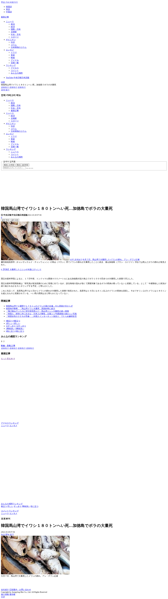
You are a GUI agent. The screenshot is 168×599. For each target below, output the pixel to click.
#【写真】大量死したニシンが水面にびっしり (21, 269)
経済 (13, 27)
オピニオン (11, 40)
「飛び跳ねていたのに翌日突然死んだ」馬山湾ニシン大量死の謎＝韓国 (37, 311)
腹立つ (4, 506)
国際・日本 (16, 29)
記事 (8, 346)
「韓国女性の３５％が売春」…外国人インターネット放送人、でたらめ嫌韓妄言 (41, 316)
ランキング (11, 65)
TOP (3, 597)
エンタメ (10, 50)
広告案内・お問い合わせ (20, 590)
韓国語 (9, 7)
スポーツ (15, 37)
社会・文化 (16, 34)
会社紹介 (5, 590)
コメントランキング (10, 511)
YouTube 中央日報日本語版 (17, 78)
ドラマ (14, 52)
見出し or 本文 (9, 165)
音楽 (13, 55)
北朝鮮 (14, 32)
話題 (3, 82)
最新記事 (5, 17)
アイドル (15, 60)
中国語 (9, 12)
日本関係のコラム (19, 47)
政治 (13, 24)
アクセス (15, 68)
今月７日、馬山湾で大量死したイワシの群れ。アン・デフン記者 (111, 259)
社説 (13, 42)
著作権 (12, 594)
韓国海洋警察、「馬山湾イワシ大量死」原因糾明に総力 (30, 309)
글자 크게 (14, 220)
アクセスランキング (10, 423)
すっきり (18, 506)
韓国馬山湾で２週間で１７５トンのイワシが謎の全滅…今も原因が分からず (39, 306)
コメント (15, 70)
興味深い (26, 506)
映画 (13, 58)
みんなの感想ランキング (12, 504)
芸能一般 (15, 63)
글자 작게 (5, 220)
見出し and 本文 (22, 165)
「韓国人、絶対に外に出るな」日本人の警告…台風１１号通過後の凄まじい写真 (41, 314)
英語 (8, 9)
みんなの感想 (17, 73)
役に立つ (34, 506)
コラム (14, 45)
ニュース (10, 21)
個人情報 (5, 594)
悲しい (10, 506)
